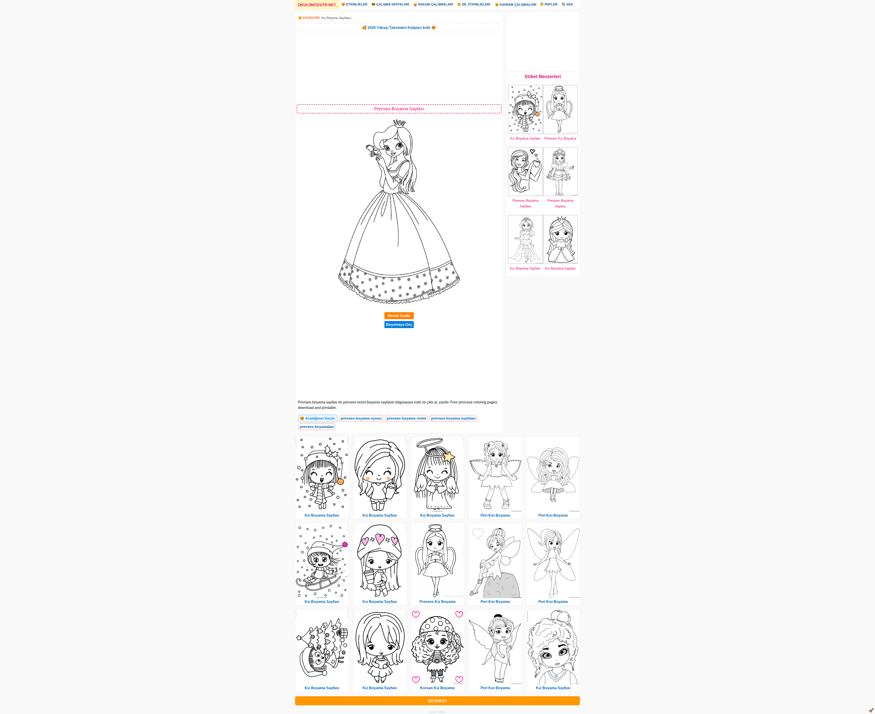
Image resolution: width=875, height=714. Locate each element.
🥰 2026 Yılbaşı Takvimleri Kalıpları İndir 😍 (399, 28)
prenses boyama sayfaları (453, 418)
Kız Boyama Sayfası (525, 138)
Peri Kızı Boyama (495, 515)
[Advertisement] (399, 68)
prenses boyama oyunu (361, 418)
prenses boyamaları (317, 427)
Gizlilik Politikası (437, 712)
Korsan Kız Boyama (437, 688)
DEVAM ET (437, 701)
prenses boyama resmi (406, 418)
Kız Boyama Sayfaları (336, 18)
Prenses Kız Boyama (560, 138)
